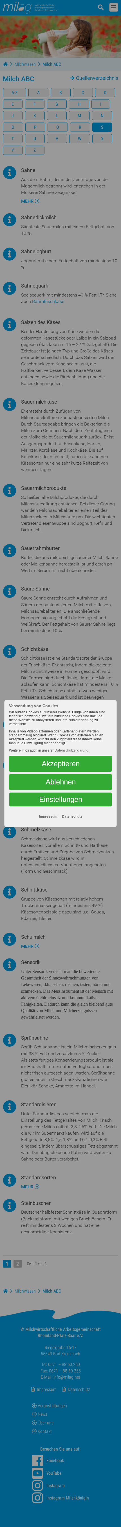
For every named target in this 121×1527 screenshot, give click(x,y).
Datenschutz (72, 816)
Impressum (48, 816)
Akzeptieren (61, 764)
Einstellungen (60, 799)
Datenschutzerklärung (71, 750)
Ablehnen (61, 782)
